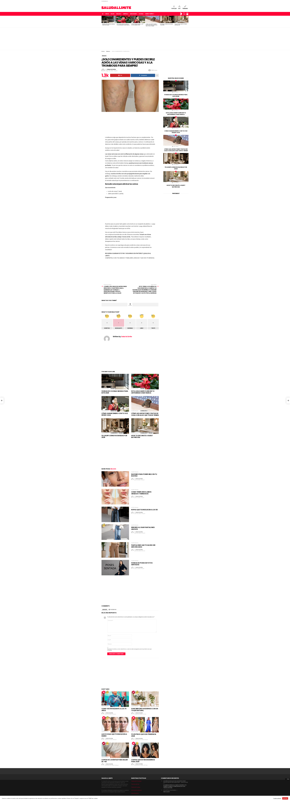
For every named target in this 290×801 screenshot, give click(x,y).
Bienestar (113, 411)
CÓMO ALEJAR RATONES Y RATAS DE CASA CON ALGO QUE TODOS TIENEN (151, 24)
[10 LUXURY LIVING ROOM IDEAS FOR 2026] (167, 19)
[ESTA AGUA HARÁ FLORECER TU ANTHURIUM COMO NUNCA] (123, 19)
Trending (185, 8)
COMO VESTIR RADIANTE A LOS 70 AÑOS (114, 710)
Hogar (113, 388)
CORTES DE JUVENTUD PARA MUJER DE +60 (115, 761)
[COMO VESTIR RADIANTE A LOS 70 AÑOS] (115, 699)
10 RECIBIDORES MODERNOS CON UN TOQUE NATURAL (144, 710)
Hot (179, 8)
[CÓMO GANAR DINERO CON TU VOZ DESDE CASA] (137, 19)
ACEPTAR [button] (285, 798)
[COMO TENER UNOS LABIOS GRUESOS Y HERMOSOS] (115, 496)
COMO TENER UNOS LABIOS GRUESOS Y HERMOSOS (141, 493)
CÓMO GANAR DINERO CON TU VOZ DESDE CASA (137, 24)
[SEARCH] (184, 14)
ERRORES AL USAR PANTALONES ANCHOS (143, 528)
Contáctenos (105, 1)
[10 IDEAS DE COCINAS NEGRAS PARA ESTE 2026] (109, 19)
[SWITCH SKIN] (181, 14)
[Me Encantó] (103, 525)
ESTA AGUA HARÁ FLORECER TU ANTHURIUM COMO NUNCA (123, 24)
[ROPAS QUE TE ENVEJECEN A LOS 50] (115, 514)
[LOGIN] (187, 14)
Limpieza (125, 14)
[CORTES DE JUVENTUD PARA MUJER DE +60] (115, 750)
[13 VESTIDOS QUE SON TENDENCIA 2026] (145, 725)
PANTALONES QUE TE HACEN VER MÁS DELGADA (143, 546)
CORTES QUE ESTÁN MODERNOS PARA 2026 (143, 761)
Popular (174, 8)
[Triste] (107, 743)
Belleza (118, 14)
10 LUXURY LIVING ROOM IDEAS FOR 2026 (166, 24)
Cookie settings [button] (277, 798)
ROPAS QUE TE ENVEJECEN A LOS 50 (144, 510)
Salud (112, 14)
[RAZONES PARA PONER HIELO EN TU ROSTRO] (115, 479)
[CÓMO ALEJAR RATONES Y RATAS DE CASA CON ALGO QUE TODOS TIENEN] (152, 19)
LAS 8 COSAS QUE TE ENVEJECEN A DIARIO (114, 735)
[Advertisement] (145, 38)
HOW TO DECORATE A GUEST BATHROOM (181, 24)
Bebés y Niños (149, 14)
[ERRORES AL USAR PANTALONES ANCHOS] (115, 532)
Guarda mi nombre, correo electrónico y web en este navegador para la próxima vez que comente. (129, 649)
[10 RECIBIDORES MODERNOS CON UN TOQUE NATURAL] (145, 699)
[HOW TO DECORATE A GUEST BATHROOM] (181, 19)
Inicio (107, 14)
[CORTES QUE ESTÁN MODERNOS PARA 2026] (145, 750)
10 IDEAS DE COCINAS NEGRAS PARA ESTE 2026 (108, 24)
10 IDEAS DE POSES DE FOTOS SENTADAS (141, 564)
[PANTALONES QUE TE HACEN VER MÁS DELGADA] (115, 550)
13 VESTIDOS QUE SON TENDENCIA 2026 (143, 735)
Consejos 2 (144, 411)
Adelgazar (133, 14)
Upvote (114, 304)
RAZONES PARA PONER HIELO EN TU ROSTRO (144, 475)
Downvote (145, 304)
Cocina (141, 14)
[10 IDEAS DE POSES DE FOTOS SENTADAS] (115, 567)
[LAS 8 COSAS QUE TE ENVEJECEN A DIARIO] (115, 724)
